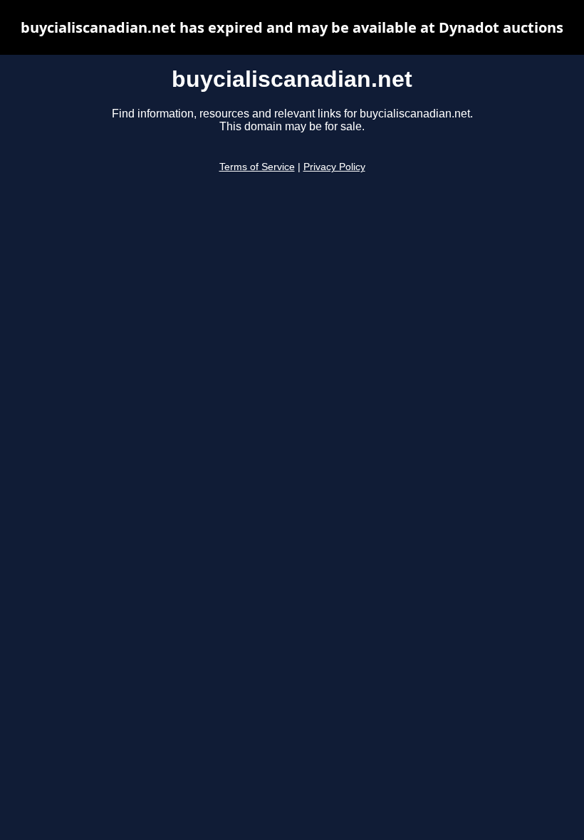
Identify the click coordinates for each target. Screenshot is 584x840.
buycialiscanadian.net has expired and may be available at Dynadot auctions (292, 27)
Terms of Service (257, 167)
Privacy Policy (334, 167)
